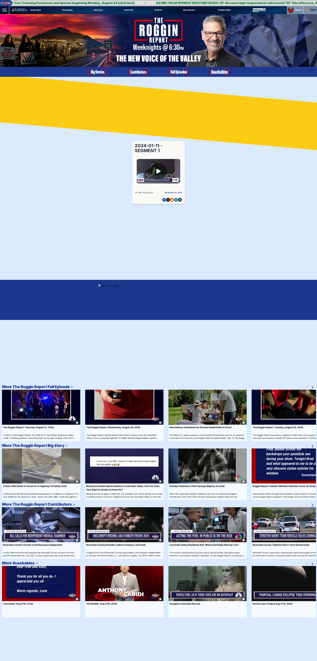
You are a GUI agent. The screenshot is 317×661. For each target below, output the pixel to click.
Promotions (224, 10)
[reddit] (172, 200)
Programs (67, 10)
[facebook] (164, 200)
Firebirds (299, 10)
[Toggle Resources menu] (196, 10)
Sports (158, 10)
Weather (128, 10)
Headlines (35, 10)
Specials (98, 10)
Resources (188, 10)
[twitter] (168, 200)
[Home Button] (19, 10)
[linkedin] (176, 200)
